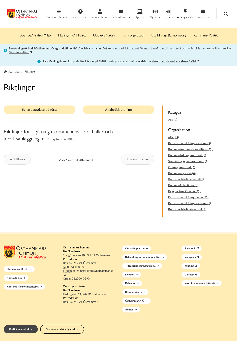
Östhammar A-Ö (134, 300)
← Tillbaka (17, 159)
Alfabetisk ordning (118, 109)
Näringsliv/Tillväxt (72, 36)
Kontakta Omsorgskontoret (23, 286)
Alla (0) (172, 119)
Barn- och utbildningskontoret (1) (189, 203)
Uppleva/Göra (104, 36)
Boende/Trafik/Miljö (35, 36)
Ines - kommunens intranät (199, 283)
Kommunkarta (133, 292)
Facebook (190, 248)
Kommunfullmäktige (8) (183, 185)
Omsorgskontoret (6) (181, 167)
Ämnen (129, 309)
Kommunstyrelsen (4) (182, 173)
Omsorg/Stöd (133, 36)
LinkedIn (189, 274)
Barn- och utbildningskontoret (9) (189, 143)
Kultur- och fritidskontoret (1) (187, 209)
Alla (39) (173, 137)
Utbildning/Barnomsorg (168, 36)
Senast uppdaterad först (39, 109)
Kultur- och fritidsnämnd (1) (186, 179)
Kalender (130, 283)
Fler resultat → (137, 159)
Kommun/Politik (205, 36)
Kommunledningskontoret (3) (187, 155)
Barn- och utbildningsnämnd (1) (188, 197)
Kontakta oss (14, 277)
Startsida (14, 71)
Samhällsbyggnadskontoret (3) (187, 161)
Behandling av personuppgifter (143, 257)
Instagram (190, 257)
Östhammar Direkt (17, 268)
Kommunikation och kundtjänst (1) (190, 149)
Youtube (189, 265)
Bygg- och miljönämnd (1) (184, 191)
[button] (58, 14)
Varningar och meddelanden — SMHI (174, 61)
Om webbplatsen (135, 248)
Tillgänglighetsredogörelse (140, 265)
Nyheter (130, 274)
